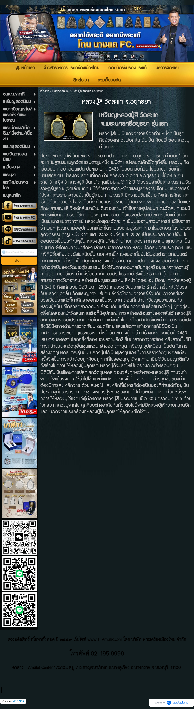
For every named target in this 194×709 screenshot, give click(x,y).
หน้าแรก (44, 91)
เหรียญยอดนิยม (60, 91)
